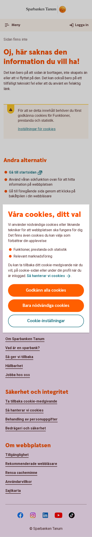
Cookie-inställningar (46, 321)
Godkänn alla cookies (46, 290)
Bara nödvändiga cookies (46, 305)
